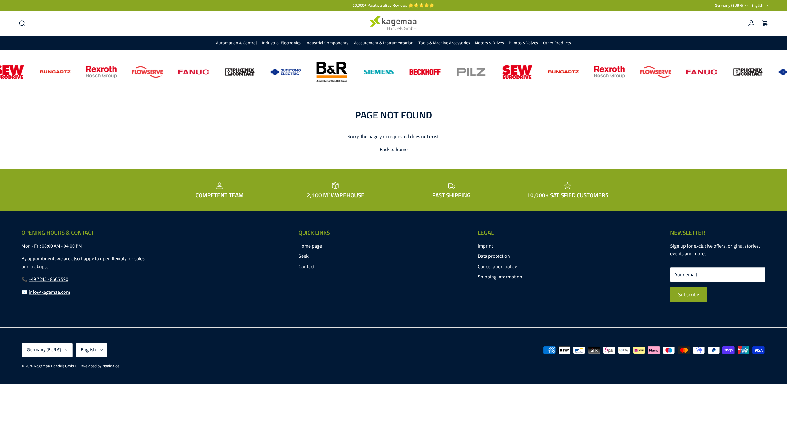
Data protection (494, 256)
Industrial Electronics (281, 43)
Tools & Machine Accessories (444, 43)
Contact (306, 266)
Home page (310, 246)
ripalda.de (110, 366)
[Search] (22, 23)
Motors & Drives (489, 43)
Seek (304, 256)
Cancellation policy (497, 266)
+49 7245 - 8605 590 (48, 279)
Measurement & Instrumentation (383, 43)
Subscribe (688, 294)
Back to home (394, 149)
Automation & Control (236, 43)
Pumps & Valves (523, 43)
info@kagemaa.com (49, 292)
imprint (485, 246)
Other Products (557, 43)
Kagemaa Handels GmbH (55, 366)
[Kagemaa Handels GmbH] (393, 23)
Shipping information (500, 276)
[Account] (750, 23)
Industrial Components (327, 43)
